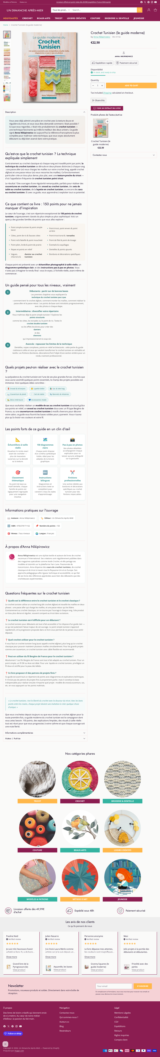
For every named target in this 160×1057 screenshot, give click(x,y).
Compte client (121, 1039)
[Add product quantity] (102, 85)
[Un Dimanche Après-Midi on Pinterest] (148, 2)
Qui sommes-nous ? (69, 1017)
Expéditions (119, 1026)
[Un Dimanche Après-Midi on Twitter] (145, 2)
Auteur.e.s (64, 1021)
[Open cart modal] (155, 10)
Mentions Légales (122, 1012)
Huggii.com (19, 1051)
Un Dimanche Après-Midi (29, 1048)
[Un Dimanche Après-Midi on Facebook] (141, 2)
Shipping (107, 92)
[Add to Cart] (107, 121)
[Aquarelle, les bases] (48, 968)
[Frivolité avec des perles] (127, 967)
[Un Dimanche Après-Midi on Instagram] (152, 2)
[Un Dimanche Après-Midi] (25, 10)
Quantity (95, 80)
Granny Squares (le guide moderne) (100, 965)
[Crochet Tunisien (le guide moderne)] (101, 128)
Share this (100, 100)
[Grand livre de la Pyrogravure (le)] (8, 966)
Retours (118, 1030)
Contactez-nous (67, 1012)
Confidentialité (121, 1017)
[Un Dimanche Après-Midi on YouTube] (155, 2)
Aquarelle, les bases (63, 966)
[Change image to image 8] (7, 97)
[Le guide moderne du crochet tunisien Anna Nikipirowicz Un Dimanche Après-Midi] (50, 68)
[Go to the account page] (148, 10)
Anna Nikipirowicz (102, 36)
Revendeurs (65, 1030)
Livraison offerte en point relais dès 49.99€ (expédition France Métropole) (83, 2)
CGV (116, 1021)
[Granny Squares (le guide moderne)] (86, 967)
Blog (62, 1026)
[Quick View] (107, 127)
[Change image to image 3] (7, 52)
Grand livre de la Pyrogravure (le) (20, 965)
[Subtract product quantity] (93, 85)
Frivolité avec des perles (140, 965)
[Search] (139, 10)
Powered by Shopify (51, 1048)
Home (5, 25)
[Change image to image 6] (7, 79)
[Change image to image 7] (7, 88)
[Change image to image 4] (7, 61)
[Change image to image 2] (7, 43)
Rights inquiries (121, 1035)
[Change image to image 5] (7, 70)
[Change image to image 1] (7, 34)
